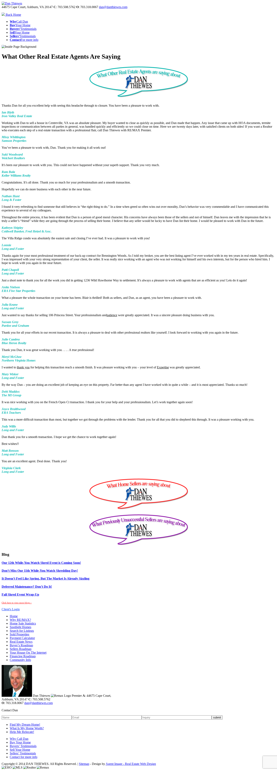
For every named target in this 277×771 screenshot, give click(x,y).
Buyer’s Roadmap (21, 645)
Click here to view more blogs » (17, 602)
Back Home (13, 14)
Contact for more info (23, 757)
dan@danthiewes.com (113, 7)
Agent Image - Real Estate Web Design (131, 764)
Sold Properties (19, 634)
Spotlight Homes (20, 627)
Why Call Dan (19, 738)
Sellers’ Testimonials (23, 753)
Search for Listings (22, 630)
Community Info (20, 660)
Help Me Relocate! (22, 732)
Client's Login (11, 609)
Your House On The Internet (28, 652)
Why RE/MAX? (20, 619)
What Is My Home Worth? (27, 728)
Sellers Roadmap (20, 649)
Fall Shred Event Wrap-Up (20, 594)
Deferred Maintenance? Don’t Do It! (27, 586)
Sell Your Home (20, 749)
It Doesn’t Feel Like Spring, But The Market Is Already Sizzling (45, 578)
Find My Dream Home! (25, 724)
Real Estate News (21, 641)
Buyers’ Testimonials (23, 746)
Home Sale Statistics (23, 623)
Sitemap (84, 764)
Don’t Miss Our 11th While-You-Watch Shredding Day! (40, 570)
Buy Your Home (20, 742)
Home (14, 616)
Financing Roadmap (23, 656)
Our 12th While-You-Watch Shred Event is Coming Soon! (41, 562)
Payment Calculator (22, 638)
